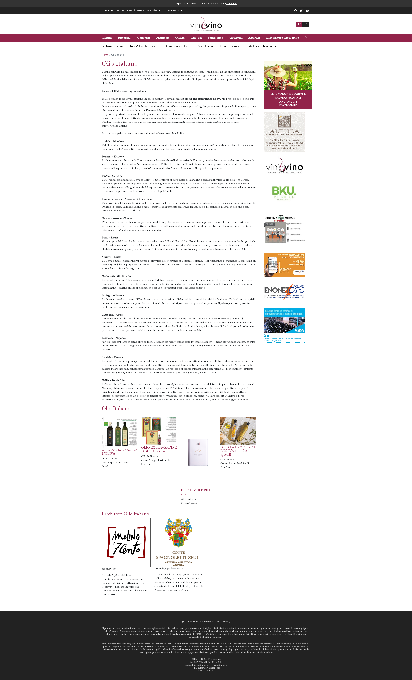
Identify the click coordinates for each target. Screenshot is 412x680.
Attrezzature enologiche (282, 37)
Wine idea (231, 3)
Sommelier (215, 37)
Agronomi (236, 37)
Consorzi (143, 37)
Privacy (226, 621)
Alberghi (254, 37)
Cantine (107, 37)
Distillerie (162, 37)
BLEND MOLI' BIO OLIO (195, 492)
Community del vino (178, 46)
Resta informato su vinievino (144, 10)
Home (105, 55)
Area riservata (173, 10)
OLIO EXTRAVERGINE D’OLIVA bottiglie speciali (238, 451)
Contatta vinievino (113, 10)
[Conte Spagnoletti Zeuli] (178, 541)
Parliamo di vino (112, 46)
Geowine (236, 46)
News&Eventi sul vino (144, 46)
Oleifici (180, 37)
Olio (223, 46)
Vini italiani (206, 46)
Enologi (196, 37)
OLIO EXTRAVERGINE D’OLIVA (119, 452)
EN (306, 24)
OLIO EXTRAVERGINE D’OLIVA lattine (159, 449)
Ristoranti (124, 37)
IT (299, 24)
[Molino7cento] (126, 542)
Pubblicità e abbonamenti (262, 46)
